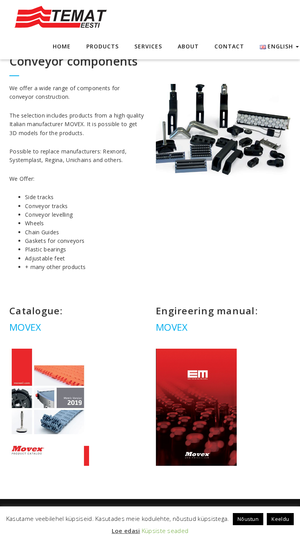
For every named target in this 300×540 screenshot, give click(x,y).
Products (102, 46)
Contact (229, 46)
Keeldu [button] (280, 518)
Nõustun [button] (248, 518)
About (188, 46)
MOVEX (25, 327)
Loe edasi (126, 531)
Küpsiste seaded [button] (165, 531)
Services (148, 46)
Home (62, 46)
